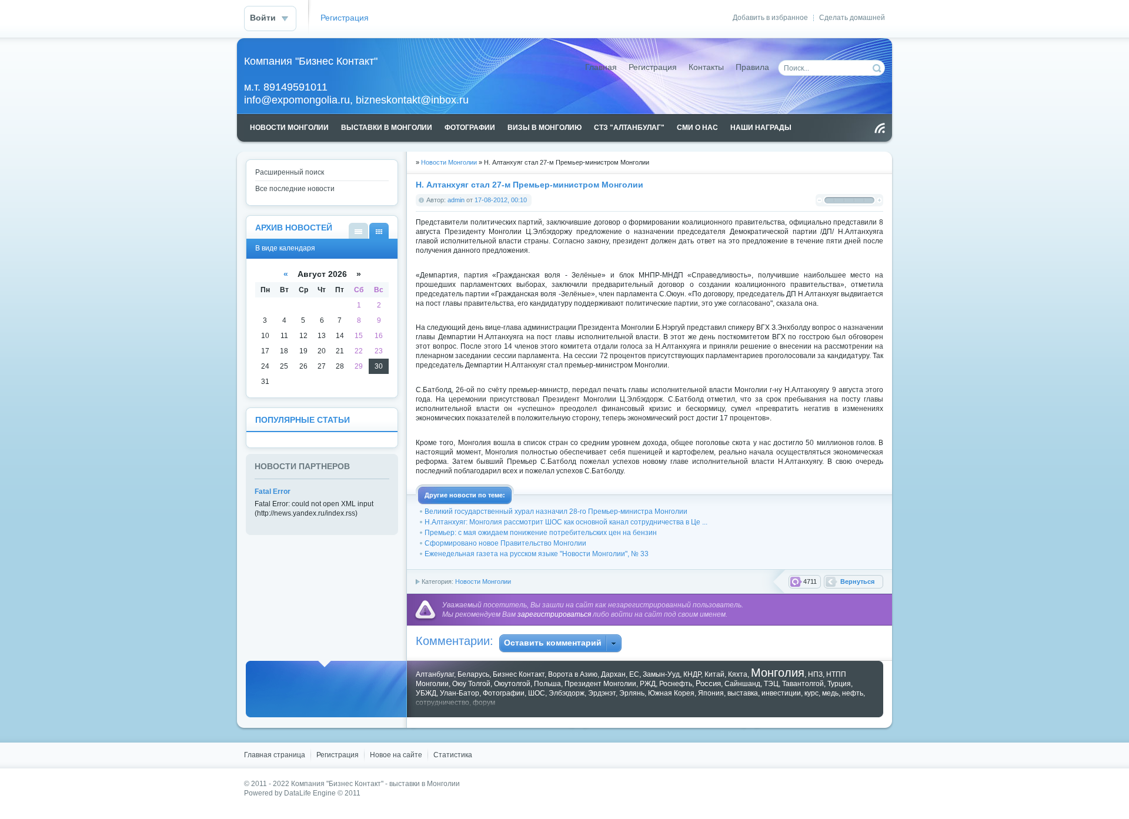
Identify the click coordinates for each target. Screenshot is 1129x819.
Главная (601, 67)
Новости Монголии (449, 162)
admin (456, 199)
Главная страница (274, 755)
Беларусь (473, 674)
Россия (708, 683)
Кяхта (737, 674)
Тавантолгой (803, 684)
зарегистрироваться (554, 614)
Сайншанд (742, 684)
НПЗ (815, 674)
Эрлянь (631, 693)
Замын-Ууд (661, 674)
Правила (752, 67)
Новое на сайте (396, 755)
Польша (547, 684)
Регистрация (344, 18)
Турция (839, 684)
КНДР (692, 674)
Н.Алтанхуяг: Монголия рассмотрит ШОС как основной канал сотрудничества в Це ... (566, 522)
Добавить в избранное (770, 18)
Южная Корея (671, 693)
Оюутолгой (512, 684)
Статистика (452, 755)
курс (811, 693)
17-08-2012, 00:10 (501, 199)
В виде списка (358, 231)
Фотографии (504, 693)
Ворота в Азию (572, 674)
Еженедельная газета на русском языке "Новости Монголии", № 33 (537, 554)
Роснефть (675, 684)
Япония (711, 693)
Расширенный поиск (289, 172)
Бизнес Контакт (519, 674)
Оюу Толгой (471, 684)
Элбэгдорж (566, 693)
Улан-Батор (459, 693)
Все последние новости (295, 189)
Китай (714, 674)
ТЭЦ (771, 684)
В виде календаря (379, 231)
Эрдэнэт (602, 693)
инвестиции (781, 693)
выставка (742, 693)
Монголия (777, 672)
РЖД (648, 684)
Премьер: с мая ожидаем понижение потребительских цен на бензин (541, 533)
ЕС (634, 674)
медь (830, 693)
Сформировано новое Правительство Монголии (505, 543)
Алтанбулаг (435, 674)
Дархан (613, 674)
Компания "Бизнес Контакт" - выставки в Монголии (375, 784)
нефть (852, 693)
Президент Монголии (600, 684)
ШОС (536, 693)
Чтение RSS (879, 128)
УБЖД (426, 693)
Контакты (706, 67)
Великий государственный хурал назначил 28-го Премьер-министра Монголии (556, 511)
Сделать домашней (852, 18)
